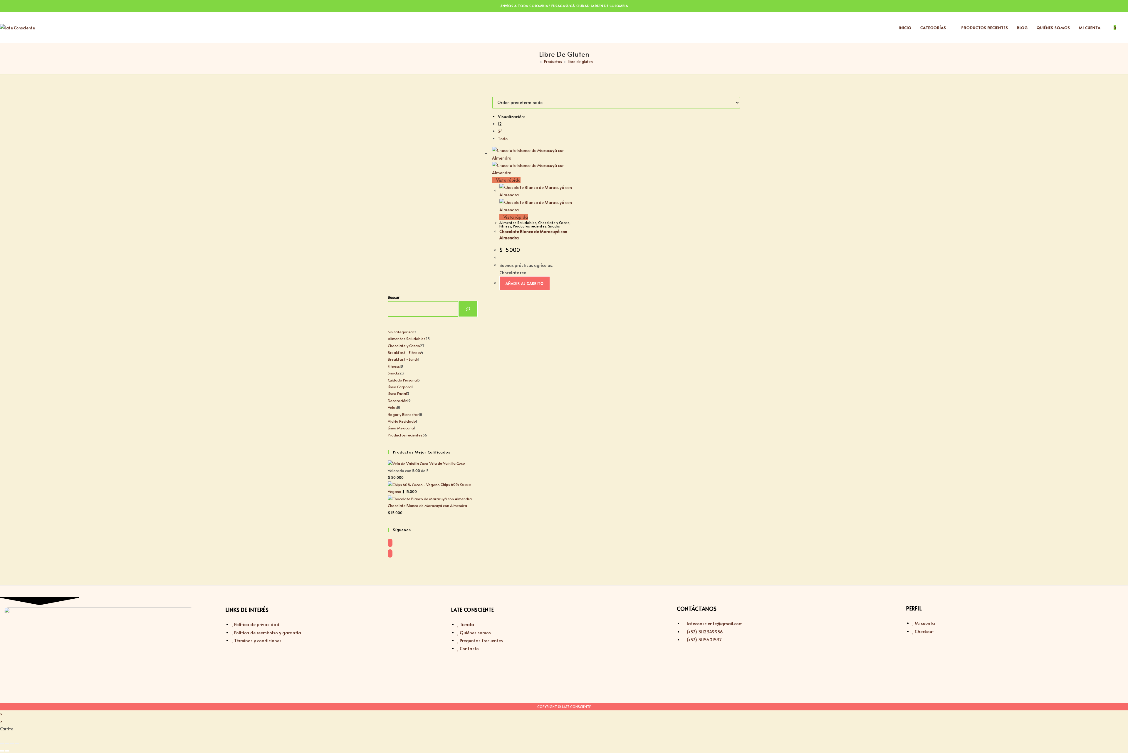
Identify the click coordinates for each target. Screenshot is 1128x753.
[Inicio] (536, 61)
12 (500, 124)
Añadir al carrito (525, 283)
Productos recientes (529, 226)
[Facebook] (390, 543)
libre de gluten (580, 61)
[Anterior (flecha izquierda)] (2, 751)
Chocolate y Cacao (554, 222)
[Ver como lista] (496, 93)
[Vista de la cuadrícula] (493, 93)
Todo (503, 138)
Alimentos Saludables (517, 222)
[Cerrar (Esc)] (17, 743)
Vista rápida (508, 180)
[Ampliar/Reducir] (2, 743)
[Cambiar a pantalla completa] (7, 743)
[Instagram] (390, 553)
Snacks (554, 226)
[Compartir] (12, 743)
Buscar (394, 297)
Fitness (505, 226)
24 (500, 131)
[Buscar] (468, 309)
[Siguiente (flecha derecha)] (7, 751)
